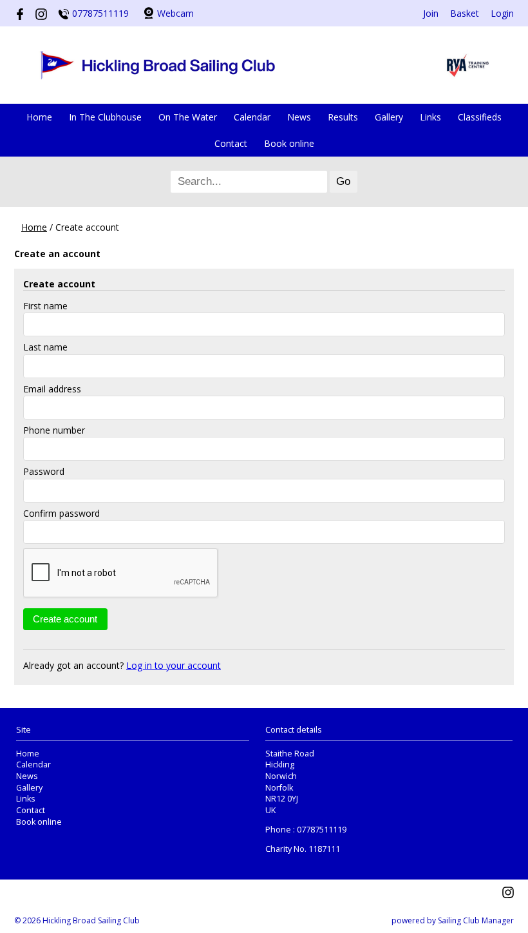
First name (45, 306)
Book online (289, 143)
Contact (230, 143)
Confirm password (61, 513)
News (299, 117)
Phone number (54, 430)
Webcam (175, 13)
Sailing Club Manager (476, 920)
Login (502, 13)
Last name (45, 347)
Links (430, 117)
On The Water (187, 117)
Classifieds (480, 117)
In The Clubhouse (105, 117)
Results (343, 117)
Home (39, 117)
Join (430, 13)
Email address (52, 389)
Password (43, 471)
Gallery (389, 117)
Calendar (252, 117)
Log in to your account (173, 665)
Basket (464, 13)
